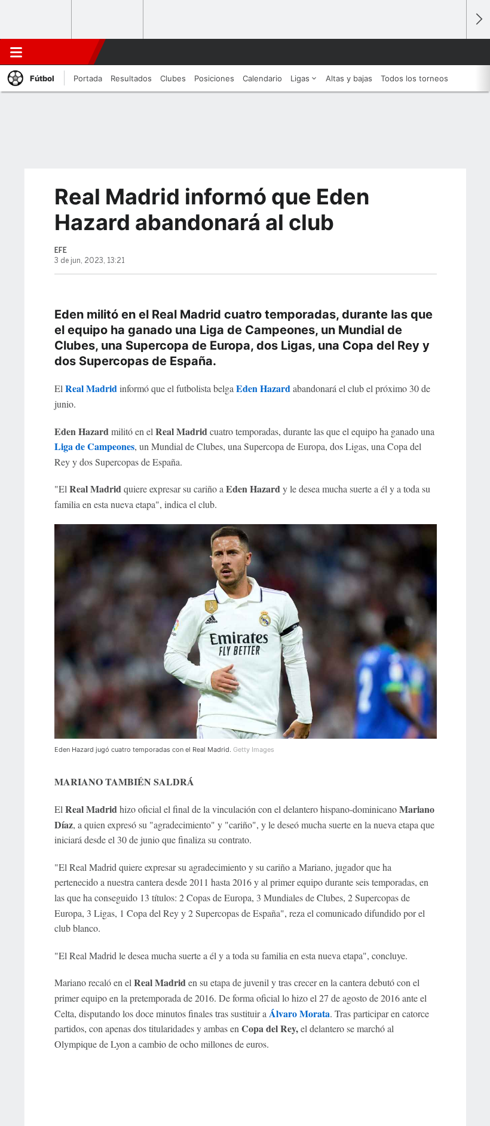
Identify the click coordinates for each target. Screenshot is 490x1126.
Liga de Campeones (94, 446)
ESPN (64, 52)
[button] (450, 52)
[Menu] (16, 52)
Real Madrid (91, 388)
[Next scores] (478, 19)
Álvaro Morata (299, 1013)
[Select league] (36, 20)
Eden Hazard (263, 388)
